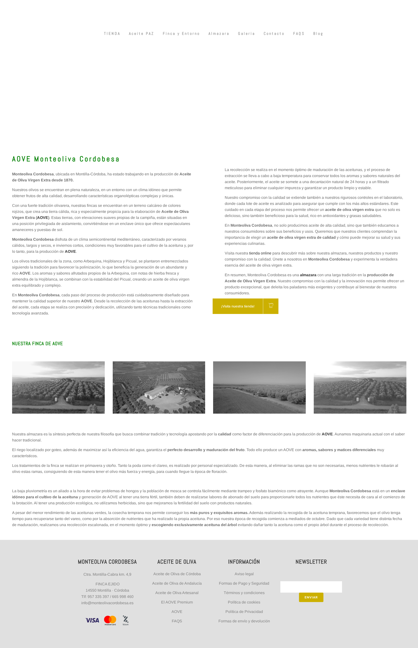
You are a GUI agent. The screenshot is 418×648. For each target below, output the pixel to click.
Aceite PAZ (141, 33)
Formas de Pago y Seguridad (244, 583)
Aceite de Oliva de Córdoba (177, 574)
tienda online (260, 253)
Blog (318, 33)
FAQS (299, 33)
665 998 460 (123, 597)
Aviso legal (244, 574)
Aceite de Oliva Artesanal (177, 593)
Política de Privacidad (244, 612)
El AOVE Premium (177, 602)
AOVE (42, 218)
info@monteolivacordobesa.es (107, 603)
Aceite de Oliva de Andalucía (177, 583)
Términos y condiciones (244, 593)
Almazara (219, 33)
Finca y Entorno (181, 33)
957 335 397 (98, 597)
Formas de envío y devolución (244, 621)
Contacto (274, 33)
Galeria (246, 33)
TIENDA (112, 33)
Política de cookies (244, 602)
